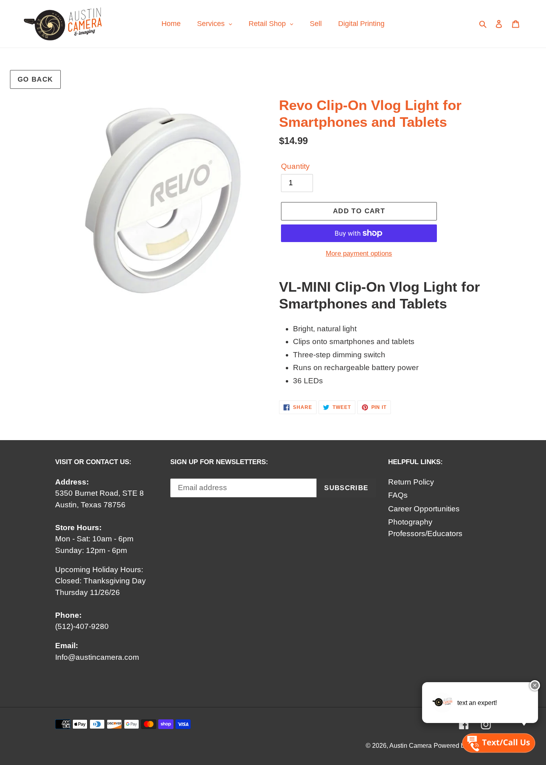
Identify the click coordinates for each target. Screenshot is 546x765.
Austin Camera (410, 745)
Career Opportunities (424, 509)
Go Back (35, 79)
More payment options (359, 253)
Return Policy (411, 482)
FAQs (398, 495)
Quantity (295, 166)
